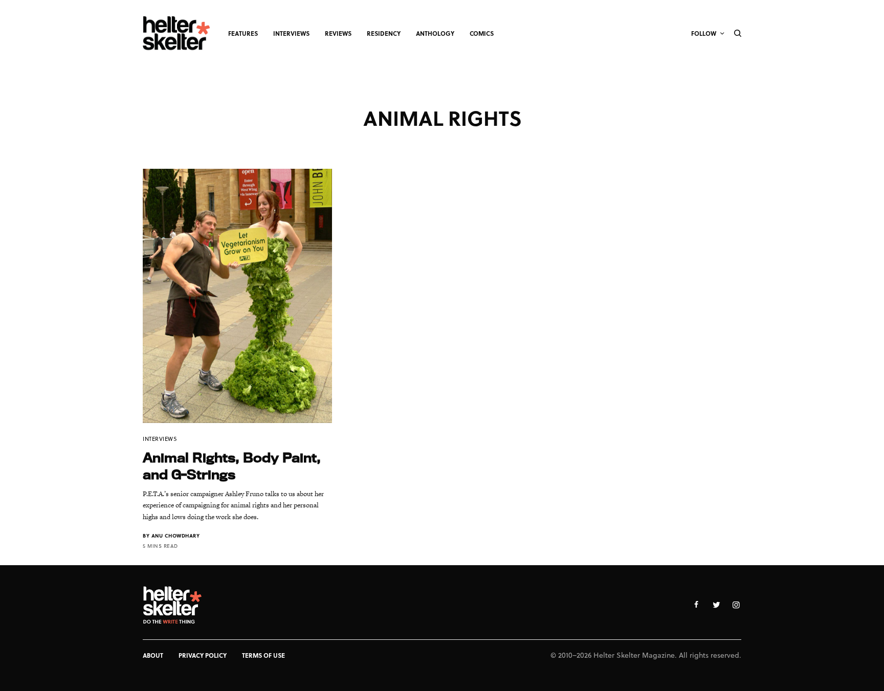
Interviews (160, 438)
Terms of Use (263, 655)
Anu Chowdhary (175, 535)
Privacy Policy (203, 655)
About (153, 655)
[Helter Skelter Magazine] (176, 33)
